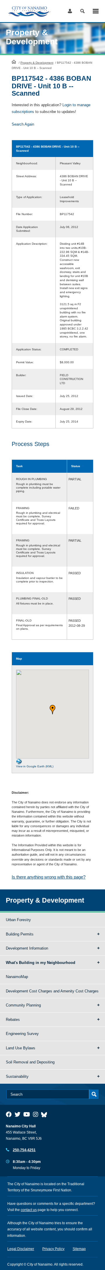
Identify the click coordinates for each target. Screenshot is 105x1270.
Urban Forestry (18, 920)
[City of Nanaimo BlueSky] (45, 1114)
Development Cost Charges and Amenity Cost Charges (52, 991)
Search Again (23, 124)
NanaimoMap (17, 977)
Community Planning (23, 1005)
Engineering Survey (22, 1033)
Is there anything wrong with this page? (48, 876)
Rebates (13, 1019)
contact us (29, 1210)
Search (82, 11)
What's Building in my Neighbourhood (40, 962)
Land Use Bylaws (20, 1048)
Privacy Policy (53, 1249)
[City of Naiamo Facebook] (9, 1114)
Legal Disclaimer (20, 1249)
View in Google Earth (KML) (34, 766)
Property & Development (36, 62)
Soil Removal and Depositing (30, 1062)
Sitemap (79, 1249)
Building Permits (20, 934)
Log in (70, 11)
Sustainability (17, 1076)
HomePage (14, 62)
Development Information (27, 948)
